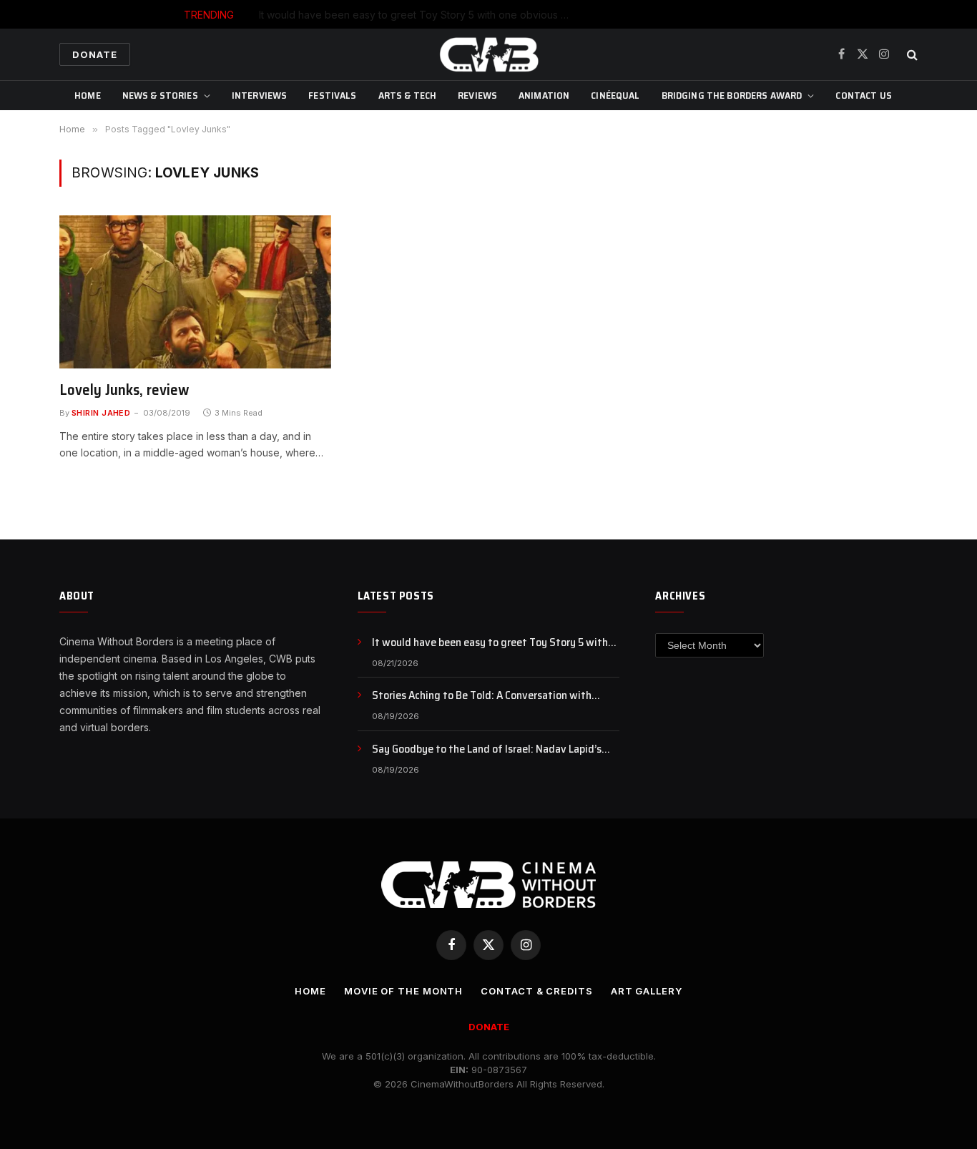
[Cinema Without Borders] (488, 54)
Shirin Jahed (101, 413)
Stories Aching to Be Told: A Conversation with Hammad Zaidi (522, 15)
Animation (544, 95)
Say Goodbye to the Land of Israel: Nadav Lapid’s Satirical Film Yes (487, 749)
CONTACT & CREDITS (536, 991)
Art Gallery (646, 991)
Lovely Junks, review (124, 390)
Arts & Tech (407, 95)
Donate (94, 54)
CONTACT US (863, 95)
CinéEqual (615, 95)
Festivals (332, 95)
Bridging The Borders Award (732, 95)
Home (87, 95)
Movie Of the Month (403, 991)
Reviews (477, 95)
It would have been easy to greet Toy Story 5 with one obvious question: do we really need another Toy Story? (495, 643)
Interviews (259, 95)
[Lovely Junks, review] (195, 291)
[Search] (911, 55)
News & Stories (160, 95)
